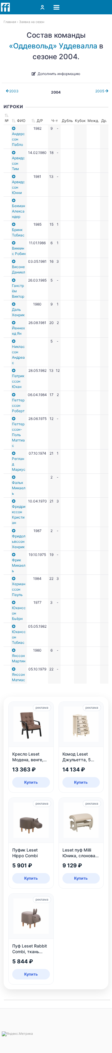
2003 (14, 91)
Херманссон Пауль (18, 589)
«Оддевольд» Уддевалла (53, 46)
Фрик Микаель (18, 565)
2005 (100, 91)
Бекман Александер (18, 211)
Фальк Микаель (18, 488)
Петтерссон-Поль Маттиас (18, 435)
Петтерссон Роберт (18, 405)
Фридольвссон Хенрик (18, 541)
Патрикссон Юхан (18, 381)
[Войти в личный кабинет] (42, 7)
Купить (31, 782)
